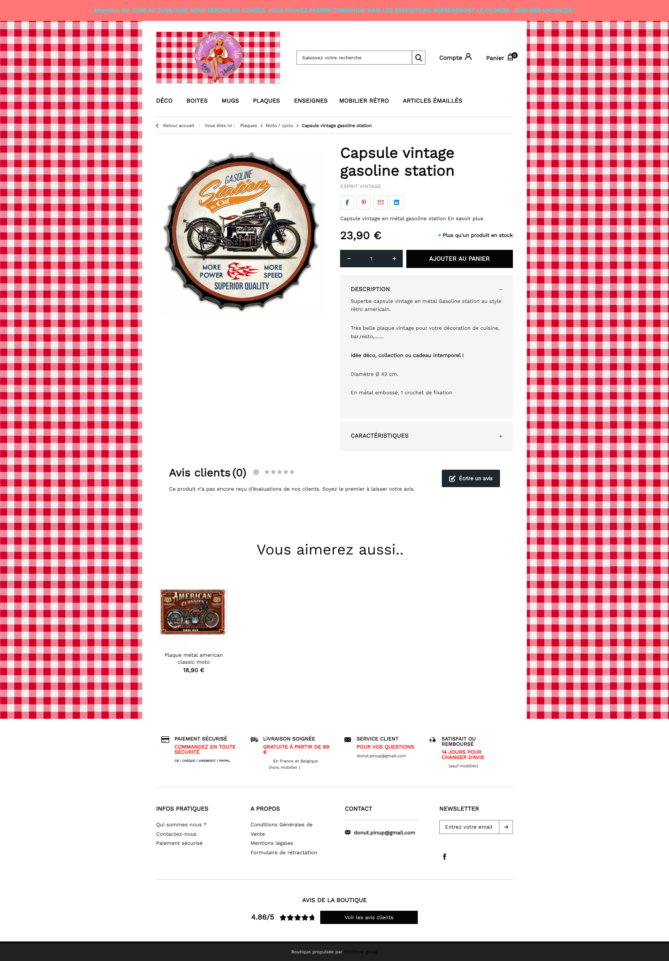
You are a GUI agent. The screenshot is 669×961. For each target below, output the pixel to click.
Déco (164, 100)
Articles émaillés (432, 100)
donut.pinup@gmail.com (384, 832)
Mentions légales (272, 843)
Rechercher (418, 57)
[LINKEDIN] (396, 202)
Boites (197, 100)
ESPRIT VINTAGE (360, 186)
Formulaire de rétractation (284, 852)
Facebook (347, 202)
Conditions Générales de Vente (282, 829)
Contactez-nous (176, 834)
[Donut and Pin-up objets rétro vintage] (219, 57)
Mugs (230, 100)
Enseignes (311, 100)
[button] (506, 827)
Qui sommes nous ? (181, 824)
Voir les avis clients (369, 917)
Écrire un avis (476, 478)
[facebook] (444, 856)
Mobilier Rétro (364, 100)
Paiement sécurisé (179, 843)
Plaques (266, 100)
